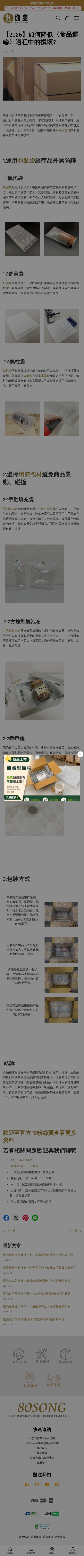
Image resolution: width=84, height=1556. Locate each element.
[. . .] (42, 778)
